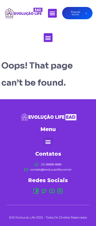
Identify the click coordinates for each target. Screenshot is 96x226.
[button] (52, 13)
